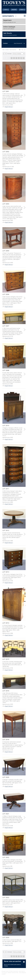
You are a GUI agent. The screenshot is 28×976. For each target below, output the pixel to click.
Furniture (3, 49)
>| (23, 58)
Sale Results (7, 49)
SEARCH (22, 9)
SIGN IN (6, 9)
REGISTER (14, 9)
